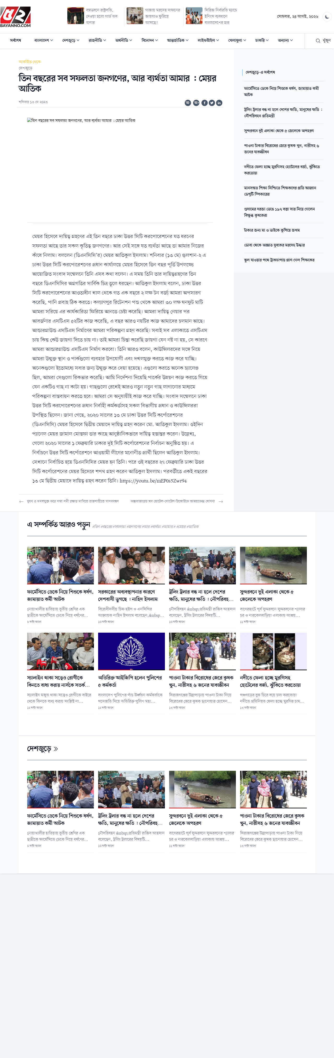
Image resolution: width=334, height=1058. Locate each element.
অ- (188, 103)
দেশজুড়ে (72, 41)
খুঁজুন (327, 41)
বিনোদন (151, 41)
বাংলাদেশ (45, 41)
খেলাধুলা (238, 41)
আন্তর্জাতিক (179, 41)
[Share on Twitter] (212, 103)
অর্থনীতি (125, 41)
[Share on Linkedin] (219, 103)
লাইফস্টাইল (210, 41)
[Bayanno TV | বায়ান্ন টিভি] (15, 16)
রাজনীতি (99, 41)
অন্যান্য (287, 41)
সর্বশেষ (15, 41)
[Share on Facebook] (204, 103)
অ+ (196, 103)
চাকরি (263, 41)
